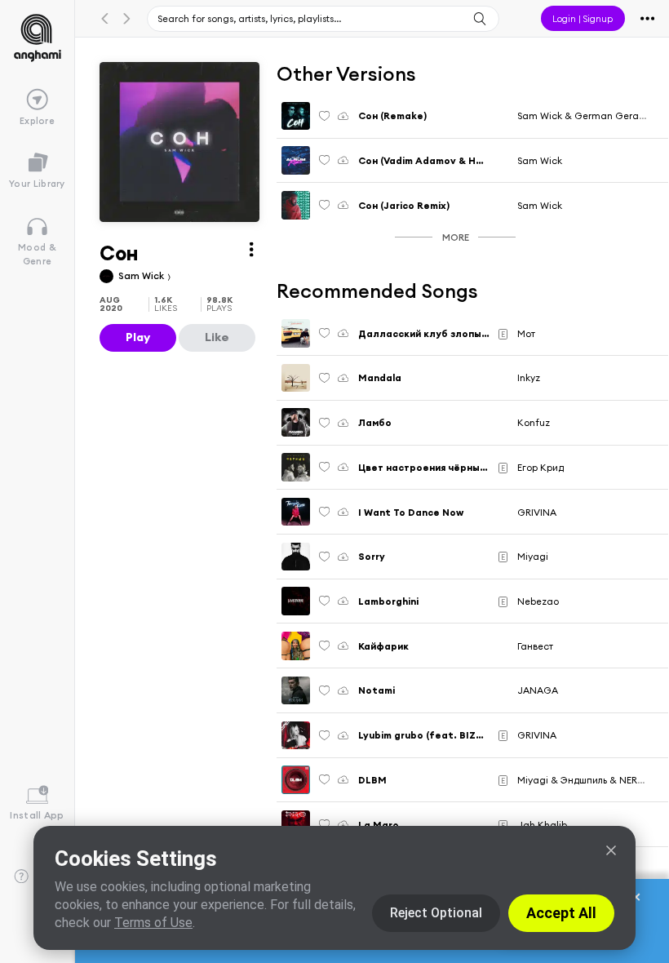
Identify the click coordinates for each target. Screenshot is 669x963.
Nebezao (538, 601)
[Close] (611, 850)
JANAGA (537, 690)
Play (138, 337)
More (455, 237)
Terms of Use (153, 922)
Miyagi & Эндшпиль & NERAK (583, 780)
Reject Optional (436, 913)
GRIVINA (536, 512)
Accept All (561, 912)
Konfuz (533, 422)
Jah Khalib (542, 825)
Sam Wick (142, 275)
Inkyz (528, 377)
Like (217, 337)
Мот (526, 333)
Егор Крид (540, 467)
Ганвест (535, 646)
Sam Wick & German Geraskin (586, 115)
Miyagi (532, 556)
